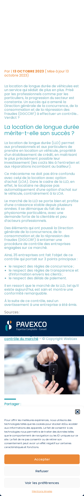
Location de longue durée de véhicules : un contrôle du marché (39, 336)
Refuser (42, 471)
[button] (77, 412)
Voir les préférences (42, 483)
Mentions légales (42, 491)
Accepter (42, 459)
